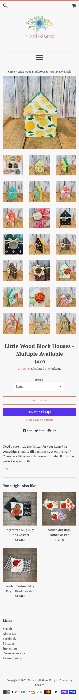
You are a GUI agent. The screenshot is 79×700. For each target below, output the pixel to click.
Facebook (9, 638)
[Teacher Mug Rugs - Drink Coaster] (59, 509)
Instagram (10, 648)
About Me (9, 633)
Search (7, 628)
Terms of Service (14, 653)
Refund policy (12, 658)
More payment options (39, 419)
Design (39, 380)
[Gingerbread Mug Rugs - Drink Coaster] (20, 509)
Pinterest (9, 643)
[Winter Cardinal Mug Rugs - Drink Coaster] (20, 565)
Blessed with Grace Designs (42, 680)
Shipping (24, 368)
